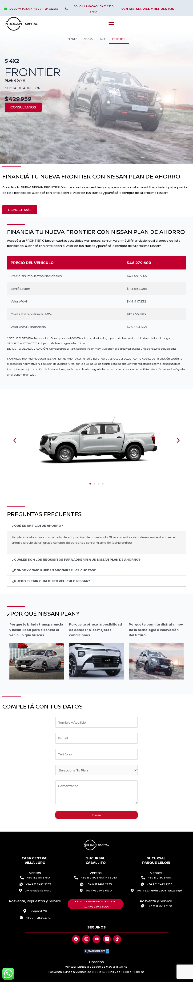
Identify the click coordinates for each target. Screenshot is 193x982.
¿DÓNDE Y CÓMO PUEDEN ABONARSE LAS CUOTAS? (54, 570)
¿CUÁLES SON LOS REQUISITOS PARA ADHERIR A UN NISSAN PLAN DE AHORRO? (76, 559)
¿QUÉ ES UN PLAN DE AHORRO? (37, 525)
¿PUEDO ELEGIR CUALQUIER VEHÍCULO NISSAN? (51, 581)
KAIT (102, 39)
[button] (111, 24)
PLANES (72, 39)
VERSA (88, 39)
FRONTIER (118, 39)
